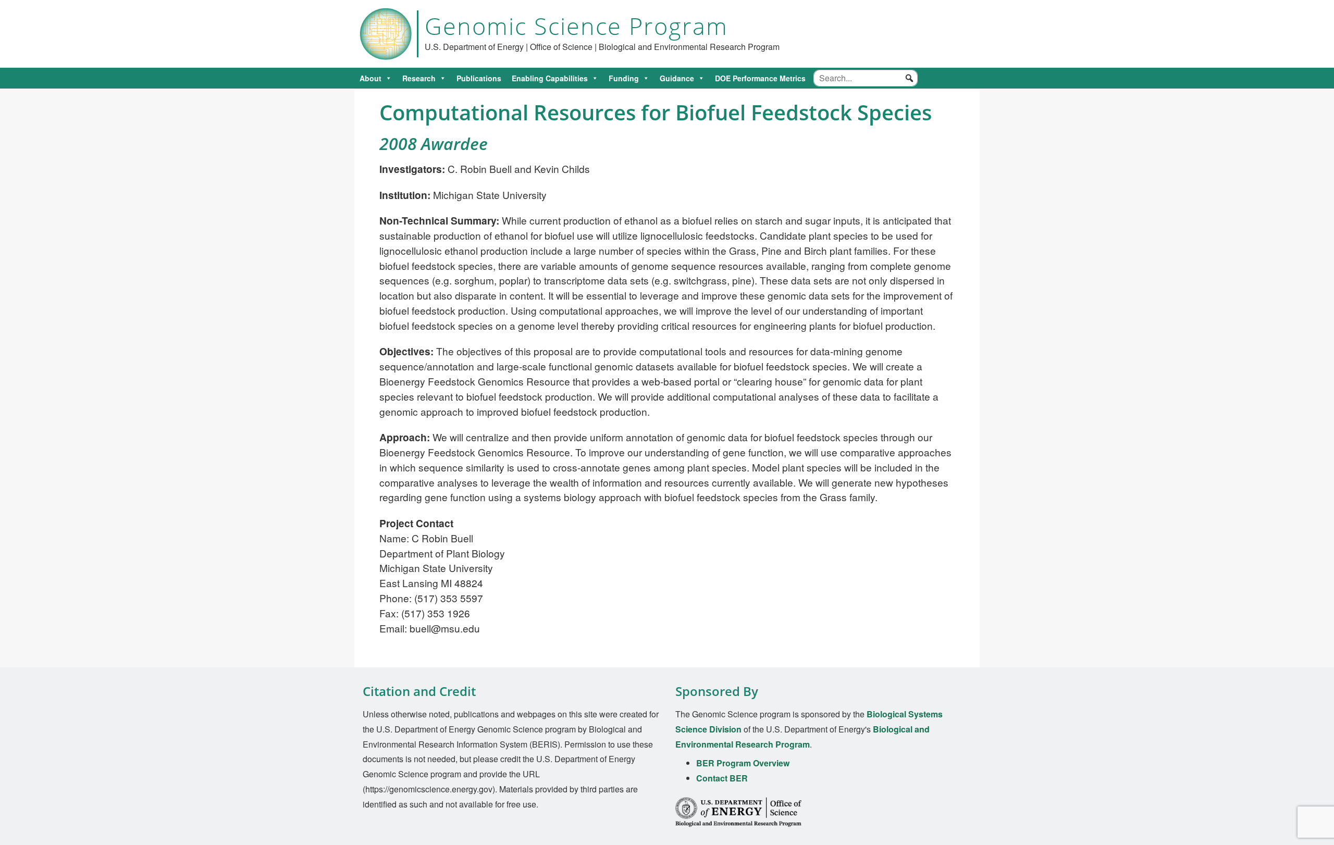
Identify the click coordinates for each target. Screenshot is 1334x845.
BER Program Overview (742, 763)
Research (419, 78)
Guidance (677, 78)
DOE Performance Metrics (760, 78)
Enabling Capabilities (550, 78)
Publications (478, 78)
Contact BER (722, 778)
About (370, 78)
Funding (624, 78)
